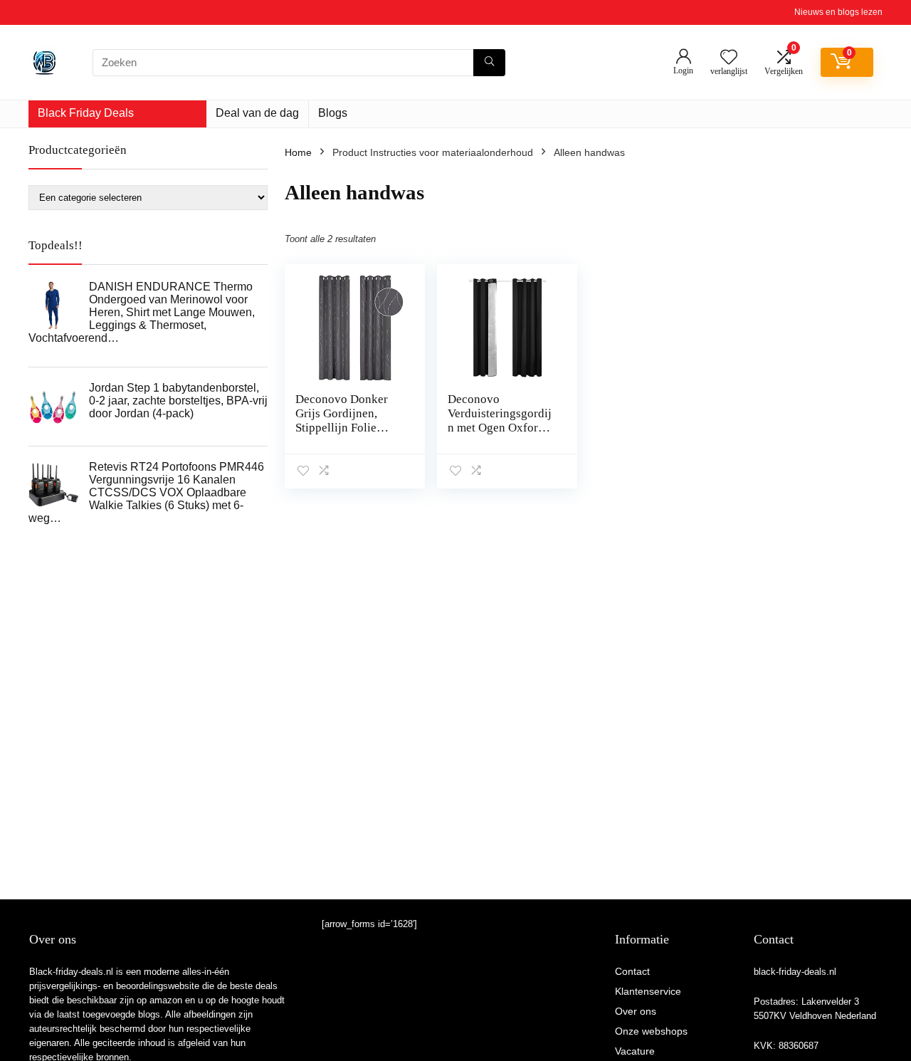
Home (298, 152)
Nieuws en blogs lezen (838, 12)
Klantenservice (648, 991)
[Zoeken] (489, 62)
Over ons (635, 1011)
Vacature (635, 1051)
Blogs (332, 113)
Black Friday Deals (86, 113)
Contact (632, 971)
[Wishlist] (728, 58)
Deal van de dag (257, 113)
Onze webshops (651, 1031)
